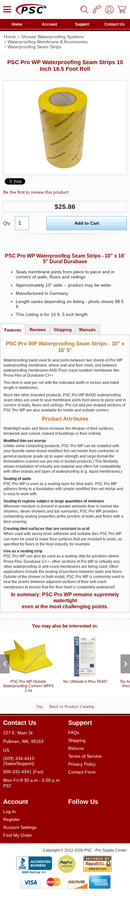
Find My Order (17, 835)
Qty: (7, 223)
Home (17, 24)
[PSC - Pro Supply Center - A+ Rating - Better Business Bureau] (34, 864)
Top (39, 706)
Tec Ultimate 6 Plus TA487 (85, 681)
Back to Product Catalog (72, 706)
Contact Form (82, 771)
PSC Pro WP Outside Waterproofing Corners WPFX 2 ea (28, 686)
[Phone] (97, 9)
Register (11, 819)
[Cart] (122, 9)
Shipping (77, 740)
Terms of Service (85, 756)
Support (82, 24)
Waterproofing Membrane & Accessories (48, 41)
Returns (76, 748)
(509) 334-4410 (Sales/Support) (18, 761)
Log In (9, 811)
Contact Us (114, 24)
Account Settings (20, 827)
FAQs (73, 732)
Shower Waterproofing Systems (52, 36)
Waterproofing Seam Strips (34, 46)
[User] (109, 9)
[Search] (84, 9)
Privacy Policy (82, 764)
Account (49, 24)
